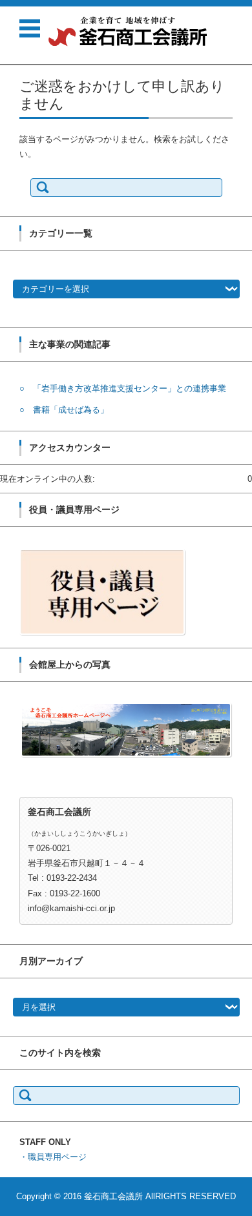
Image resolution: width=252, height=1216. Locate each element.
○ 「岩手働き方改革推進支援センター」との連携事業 (122, 388)
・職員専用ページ (53, 1157)
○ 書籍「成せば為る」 (64, 410)
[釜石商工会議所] (127, 31)
